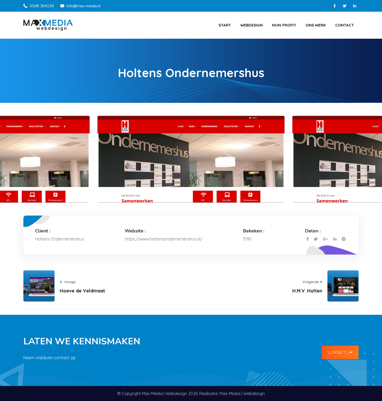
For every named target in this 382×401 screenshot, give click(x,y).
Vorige (69, 281)
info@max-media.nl (84, 6)
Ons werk (316, 25)
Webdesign (251, 25)
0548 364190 (42, 6)
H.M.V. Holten (307, 291)
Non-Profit (284, 25)
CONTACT (337, 352)
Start (225, 25)
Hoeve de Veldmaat (82, 291)
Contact (344, 25)
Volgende (310, 281)
